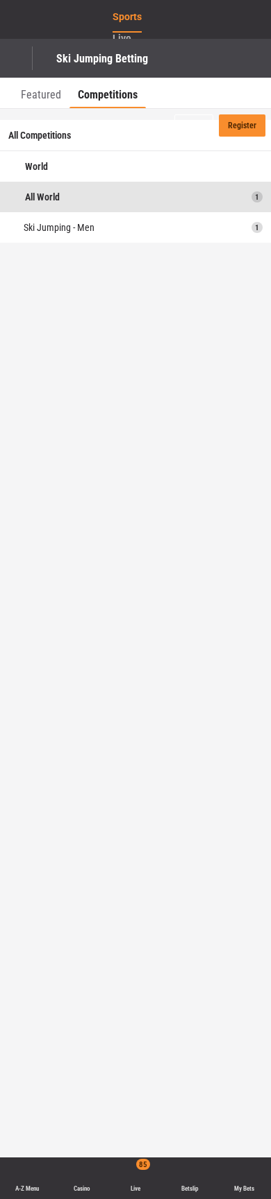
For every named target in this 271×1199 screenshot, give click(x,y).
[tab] (41, 93)
